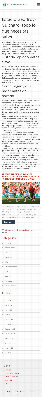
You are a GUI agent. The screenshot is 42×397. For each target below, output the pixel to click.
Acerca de (7, 370)
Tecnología (8, 281)
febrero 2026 (9, 324)
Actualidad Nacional (11, 267)
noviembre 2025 (10, 334)
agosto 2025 (9, 348)
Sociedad (8, 276)
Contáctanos (8, 380)
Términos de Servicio (11, 373)
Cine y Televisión (10, 286)
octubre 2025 (9, 339)
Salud (6, 272)
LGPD (6, 384)
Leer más (8, 222)
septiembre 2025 (10, 343)
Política (7, 253)
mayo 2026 (8, 310)
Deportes (8, 243)
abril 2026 (8, 315)
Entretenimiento (10, 248)
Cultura (7, 262)
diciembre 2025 (10, 329)
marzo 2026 (9, 319)
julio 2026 (8, 300)
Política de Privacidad (11, 377)
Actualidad (8, 257)
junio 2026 (8, 305)
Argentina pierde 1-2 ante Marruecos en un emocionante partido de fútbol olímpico (20, 176)
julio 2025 (8, 353)
